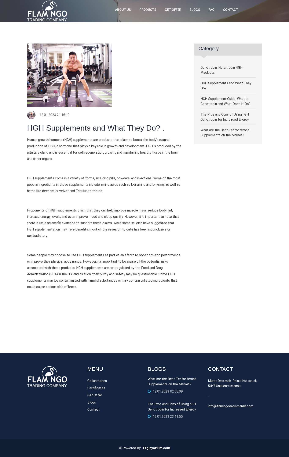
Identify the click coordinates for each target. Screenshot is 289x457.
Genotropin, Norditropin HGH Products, (221, 70)
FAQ (212, 10)
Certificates (96, 388)
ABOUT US (123, 10)
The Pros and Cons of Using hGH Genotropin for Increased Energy (225, 116)
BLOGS (195, 10)
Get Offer (94, 395)
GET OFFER (173, 10)
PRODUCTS (147, 10)
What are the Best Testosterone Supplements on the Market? (225, 132)
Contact (93, 410)
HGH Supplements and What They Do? (226, 85)
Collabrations (97, 381)
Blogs (91, 402)
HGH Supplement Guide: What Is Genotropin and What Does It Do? (225, 101)
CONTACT (230, 10)
